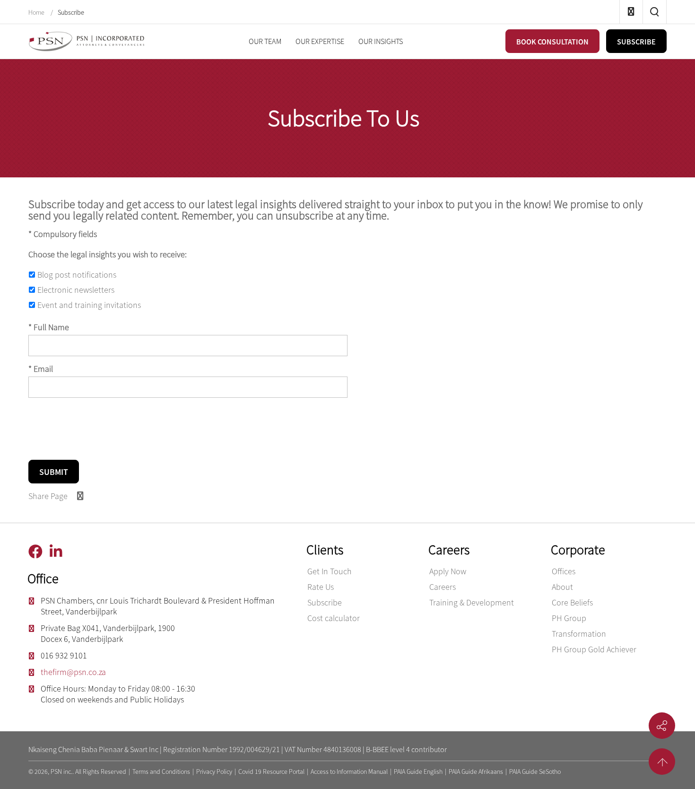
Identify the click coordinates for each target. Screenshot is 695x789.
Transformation (579, 633)
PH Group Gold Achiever (594, 649)
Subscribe (71, 12)
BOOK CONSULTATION (552, 41)
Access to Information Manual (349, 771)
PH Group (569, 618)
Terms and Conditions (161, 771)
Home (37, 12)
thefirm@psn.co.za (73, 671)
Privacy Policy (214, 771)
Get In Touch (329, 571)
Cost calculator (333, 618)
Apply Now (447, 571)
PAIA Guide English (418, 771)
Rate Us (320, 586)
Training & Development (471, 602)
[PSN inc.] (87, 40)
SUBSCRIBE (636, 41)
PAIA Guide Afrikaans (476, 771)
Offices (563, 571)
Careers (442, 586)
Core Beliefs (572, 602)
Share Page (49, 496)
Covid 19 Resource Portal (271, 771)
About (562, 586)
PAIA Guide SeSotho (535, 771)
